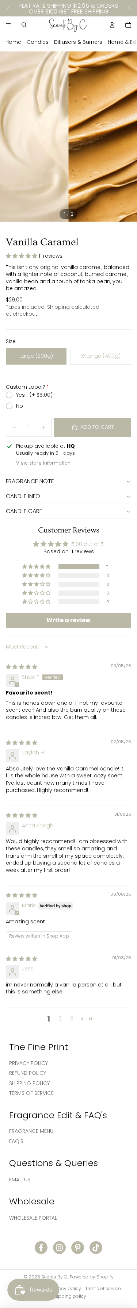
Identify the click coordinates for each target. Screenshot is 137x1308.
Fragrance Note (30, 481)
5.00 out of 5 (87, 544)
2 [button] (60, 1018)
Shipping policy (68, 1296)
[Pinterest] (77, 1247)
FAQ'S (16, 1141)
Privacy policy (66, 1288)
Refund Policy (27, 1073)
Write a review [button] (68, 620)
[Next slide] (129, 9)
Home (13, 42)
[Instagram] (59, 1247)
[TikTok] (96, 1247)
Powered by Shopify (92, 1277)
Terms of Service (31, 1093)
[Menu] (8, 24)
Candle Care (24, 511)
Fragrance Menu (31, 1131)
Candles (38, 42)
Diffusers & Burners (78, 42)
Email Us (19, 1179)
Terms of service (103, 1288)
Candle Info (23, 496)
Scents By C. (54, 1277)
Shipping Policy (29, 1083)
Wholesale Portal (33, 1218)
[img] (21, 666)
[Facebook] (41, 1247)
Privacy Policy (28, 1063)
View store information (43, 462)
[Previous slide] (8, 9)
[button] (22, 255)
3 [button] (72, 1018)
